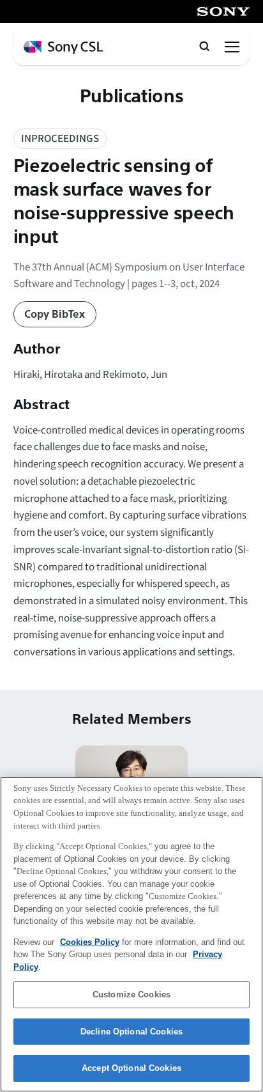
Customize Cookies (131, 994)
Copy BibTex (54, 315)
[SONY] (223, 11)
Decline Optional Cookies (131, 1031)
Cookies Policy (89, 942)
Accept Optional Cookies (131, 1068)
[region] (131, 934)
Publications (131, 97)
